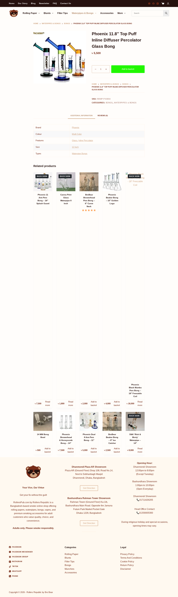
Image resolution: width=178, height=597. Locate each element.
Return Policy (127, 565)
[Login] (168, 4)
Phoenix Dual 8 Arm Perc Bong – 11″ (89, 437)
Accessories (106, 13)
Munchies (69, 569)
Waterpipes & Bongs (82, 13)
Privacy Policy (127, 554)
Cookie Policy (127, 561)
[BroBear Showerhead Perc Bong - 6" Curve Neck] (89, 181)
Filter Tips (62, 13)
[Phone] (158, 4)
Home (11, 3)
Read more (47, 403)
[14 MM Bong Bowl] (42, 421)
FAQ (55, 3)
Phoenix (75, 127)
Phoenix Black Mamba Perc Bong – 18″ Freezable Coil (135, 390)
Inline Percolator (85, 140)
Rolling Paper (30, 13)
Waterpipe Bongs (79, 153)
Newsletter (44, 3)
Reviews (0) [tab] (103, 116)
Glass (74, 140)
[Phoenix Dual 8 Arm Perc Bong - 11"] (89, 421)
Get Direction (89, 488)
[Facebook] (153, 4)
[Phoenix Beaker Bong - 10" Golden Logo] (112, 181)
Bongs (109, 103)
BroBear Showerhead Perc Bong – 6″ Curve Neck (89, 200)
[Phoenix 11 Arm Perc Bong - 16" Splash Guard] (42, 181)
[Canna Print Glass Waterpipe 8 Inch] (65, 181)
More (120, 13)
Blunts (47, 13)
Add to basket (128, 69)
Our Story (23, 3)
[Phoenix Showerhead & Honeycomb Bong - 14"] (65, 421)
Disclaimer (125, 569)
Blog (33, 3)
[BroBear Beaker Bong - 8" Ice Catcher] (112, 421)
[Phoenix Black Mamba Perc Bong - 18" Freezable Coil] (135, 276)
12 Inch (75, 147)
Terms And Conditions (131, 558)
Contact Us (65, 3)
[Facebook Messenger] (149, 4)
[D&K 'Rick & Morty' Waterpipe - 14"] (135, 421)
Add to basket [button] (94, 403)
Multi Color (77, 134)
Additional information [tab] (81, 116)
